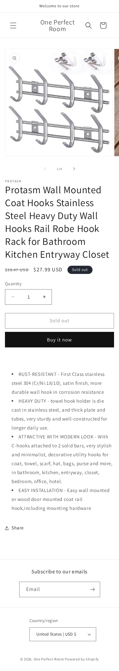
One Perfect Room (49, 659)
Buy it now (59, 339)
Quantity (13, 284)
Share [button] (18, 528)
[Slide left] (45, 168)
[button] (13, 25)
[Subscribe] (92, 589)
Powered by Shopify (82, 659)
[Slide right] (74, 168)
